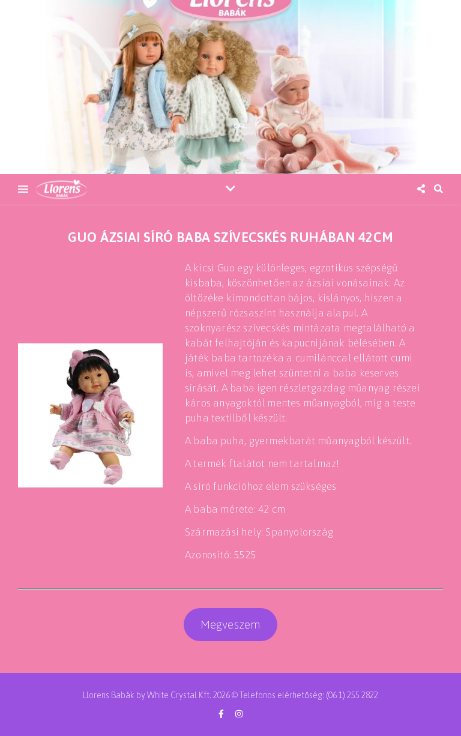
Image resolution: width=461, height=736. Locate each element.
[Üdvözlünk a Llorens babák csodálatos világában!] (230, 87)
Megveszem (230, 624)
